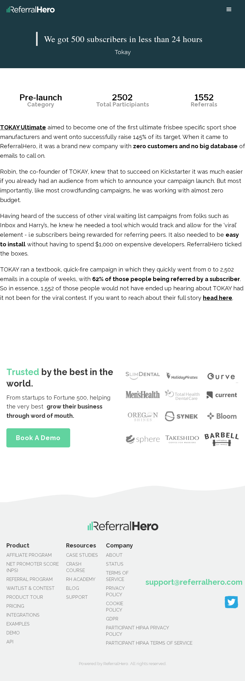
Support (77, 597)
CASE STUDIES (82, 555)
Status (114, 564)
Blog (72, 588)
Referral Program (29, 579)
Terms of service (117, 576)
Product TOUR (24, 597)
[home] (30, 9)
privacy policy (115, 591)
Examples (18, 624)
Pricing (15, 606)
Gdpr (112, 618)
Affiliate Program (29, 555)
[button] (229, 9)
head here (217, 297)
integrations (23, 615)
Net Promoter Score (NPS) (32, 567)
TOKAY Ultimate (23, 127)
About (114, 555)
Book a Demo (38, 438)
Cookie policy (114, 606)
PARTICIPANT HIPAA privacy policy (122, 631)
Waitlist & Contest (30, 588)
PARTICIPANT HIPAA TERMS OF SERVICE (122, 643)
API (9, 641)
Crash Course (75, 567)
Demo (13, 632)
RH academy (80, 579)
